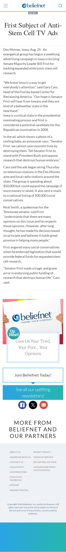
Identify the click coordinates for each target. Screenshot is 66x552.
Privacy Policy (42, 452)
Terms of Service (43, 457)
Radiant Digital (19, 490)
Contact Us (16, 462)
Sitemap (14, 485)
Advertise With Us (20, 457)
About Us (15, 452)
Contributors (18, 472)
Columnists (17, 467)
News (33, 13)
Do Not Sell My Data (44, 462)
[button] (60, 5)
